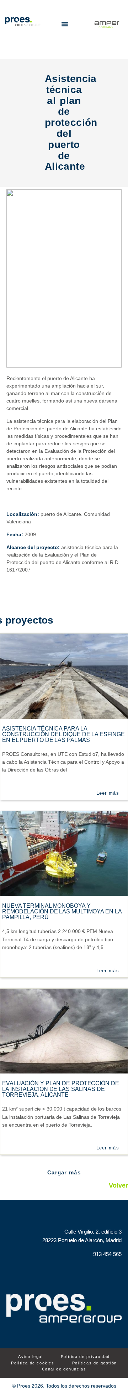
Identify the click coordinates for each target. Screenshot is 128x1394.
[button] (64, 24)
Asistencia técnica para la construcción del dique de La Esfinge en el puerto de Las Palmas (63, 734)
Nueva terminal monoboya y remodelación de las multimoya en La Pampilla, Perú (62, 911)
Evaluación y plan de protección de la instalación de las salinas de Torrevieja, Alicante (60, 1089)
